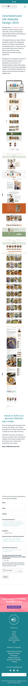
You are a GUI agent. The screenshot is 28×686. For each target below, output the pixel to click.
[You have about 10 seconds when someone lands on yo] (23, 590)
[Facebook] (10, 670)
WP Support (14, 655)
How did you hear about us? (10, 547)
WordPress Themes (14, 653)
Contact (14, 636)
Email (4, 508)
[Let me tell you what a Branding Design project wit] (26, 590)
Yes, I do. (6, 560)
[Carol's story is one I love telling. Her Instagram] (5, 590)
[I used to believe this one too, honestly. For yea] (8, 590)
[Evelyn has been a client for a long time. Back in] (19, 590)
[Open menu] (25, 6)
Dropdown (5, 530)
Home (14, 632)
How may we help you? (8, 519)
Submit (5, 577)
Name (4, 502)
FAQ (14, 642)
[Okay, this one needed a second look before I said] (1, 590)
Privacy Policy (14, 638)
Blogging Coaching (14, 657)
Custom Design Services (14, 651)
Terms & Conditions (14, 640)
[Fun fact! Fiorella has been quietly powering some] (12, 590)
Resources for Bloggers (14, 659)
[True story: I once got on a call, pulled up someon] (15, 590)
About (14, 634)
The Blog (14, 662)
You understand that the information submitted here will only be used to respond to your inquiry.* (14, 557)
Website (4, 514)
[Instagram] (14, 670)
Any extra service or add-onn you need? (13, 536)
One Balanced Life (16, 27)
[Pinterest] (17, 670)
